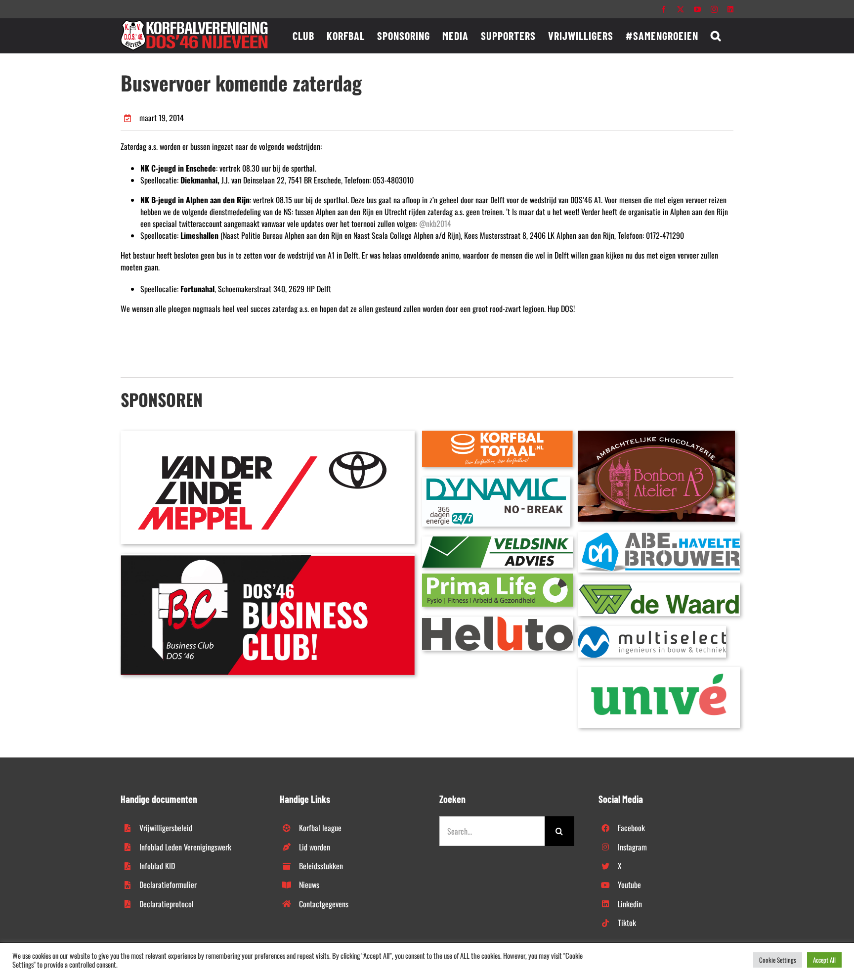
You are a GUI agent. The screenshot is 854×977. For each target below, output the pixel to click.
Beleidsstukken (321, 866)
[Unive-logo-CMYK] (659, 671)
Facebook (631, 828)
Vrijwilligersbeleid (165, 828)
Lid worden (314, 847)
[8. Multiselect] (652, 630)
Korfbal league (320, 828)
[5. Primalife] (497, 577)
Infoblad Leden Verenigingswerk (185, 847)
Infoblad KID (157, 866)
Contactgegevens (323, 904)
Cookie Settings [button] (777, 960)
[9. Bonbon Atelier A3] (656, 435)
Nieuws (309, 884)
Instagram (632, 847)
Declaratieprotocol (166, 904)
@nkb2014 (435, 223)
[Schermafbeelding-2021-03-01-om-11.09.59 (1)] (659, 586)
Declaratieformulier (168, 884)
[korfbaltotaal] (497, 435)
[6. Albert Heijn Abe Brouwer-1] (659, 535)
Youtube (629, 884)
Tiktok (627, 923)
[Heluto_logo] (497, 620)
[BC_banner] (268, 558)
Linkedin (630, 904)
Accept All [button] (824, 960)
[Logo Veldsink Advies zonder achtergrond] (497, 540)
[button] (716, 35)
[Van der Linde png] (268, 435)
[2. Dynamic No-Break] (496, 481)
